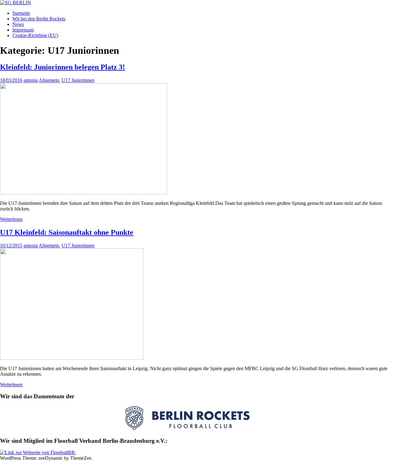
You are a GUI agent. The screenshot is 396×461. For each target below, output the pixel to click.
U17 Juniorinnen (78, 80)
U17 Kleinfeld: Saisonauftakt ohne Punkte (66, 232)
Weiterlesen (11, 219)
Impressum (23, 29)
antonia (31, 80)
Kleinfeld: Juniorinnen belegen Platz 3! (62, 67)
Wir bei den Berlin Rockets (38, 18)
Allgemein (49, 80)
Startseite (21, 13)
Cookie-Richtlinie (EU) (35, 35)
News (18, 24)
